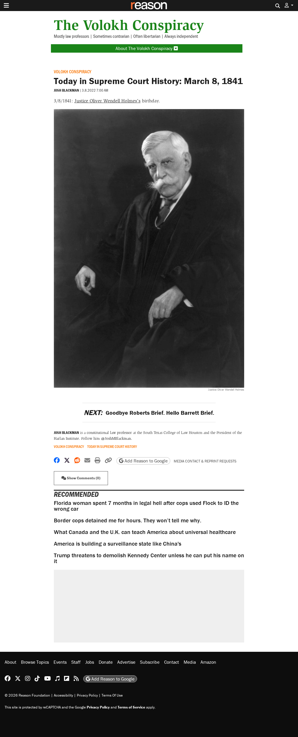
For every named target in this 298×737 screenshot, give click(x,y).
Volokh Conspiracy (72, 71)
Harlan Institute (66, 438)
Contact (171, 662)
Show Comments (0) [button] (83, 478)
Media (190, 662)
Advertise (126, 662)
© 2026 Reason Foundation (27, 695)
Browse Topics (35, 662)
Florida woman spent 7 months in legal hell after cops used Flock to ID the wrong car (146, 505)
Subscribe (149, 662)
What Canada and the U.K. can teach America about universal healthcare (145, 531)
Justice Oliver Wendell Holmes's (107, 101)
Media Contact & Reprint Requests (205, 461)
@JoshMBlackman (116, 438)
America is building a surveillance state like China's (117, 543)
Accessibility (63, 695)
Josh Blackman (66, 90)
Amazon (208, 662)
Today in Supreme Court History (112, 446)
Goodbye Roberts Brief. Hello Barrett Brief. (149, 412)
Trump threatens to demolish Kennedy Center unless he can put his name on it (149, 558)
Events (60, 662)
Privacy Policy (87, 695)
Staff (76, 662)
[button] (289, 5)
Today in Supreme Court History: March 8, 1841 (148, 80)
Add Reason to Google (145, 461)
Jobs (89, 662)
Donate (106, 662)
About (10, 662)
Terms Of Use (112, 695)
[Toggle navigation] (6, 5)
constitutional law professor (109, 432)
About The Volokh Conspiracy (145, 48)
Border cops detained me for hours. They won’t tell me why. (127, 520)
